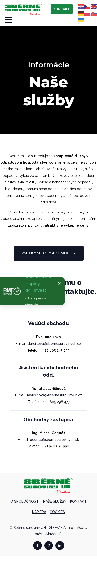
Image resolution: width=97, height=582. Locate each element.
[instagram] (48, 545)
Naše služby (54, 501)
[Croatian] (81, 6)
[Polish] (87, 13)
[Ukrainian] (81, 20)
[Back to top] (84, 569)
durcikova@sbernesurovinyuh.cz (54, 344)
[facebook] (37, 545)
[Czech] (87, 6)
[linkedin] (59, 545)
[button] (32, 291)
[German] (81, 13)
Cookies (57, 512)
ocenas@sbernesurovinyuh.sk (54, 440)
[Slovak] (94, 13)
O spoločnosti (24, 501)
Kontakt (78, 501)
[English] (94, 6)
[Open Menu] (8, 19)
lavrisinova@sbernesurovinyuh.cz (54, 395)
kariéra (39, 512)
